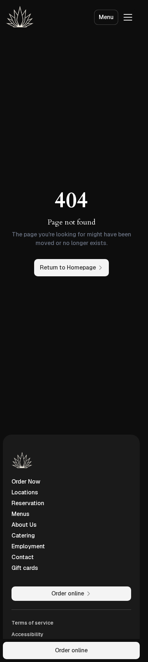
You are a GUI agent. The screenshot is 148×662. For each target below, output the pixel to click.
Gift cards (24, 568)
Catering (23, 535)
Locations (24, 492)
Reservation (27, 503)
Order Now (25, 481)
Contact (22, 557)
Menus (20, 514)
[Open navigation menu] (128, 17)
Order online (71, 650)
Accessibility (27, 634)
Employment (28, 546)
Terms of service (32, 623)
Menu (106, 17)
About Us (24, 525)
